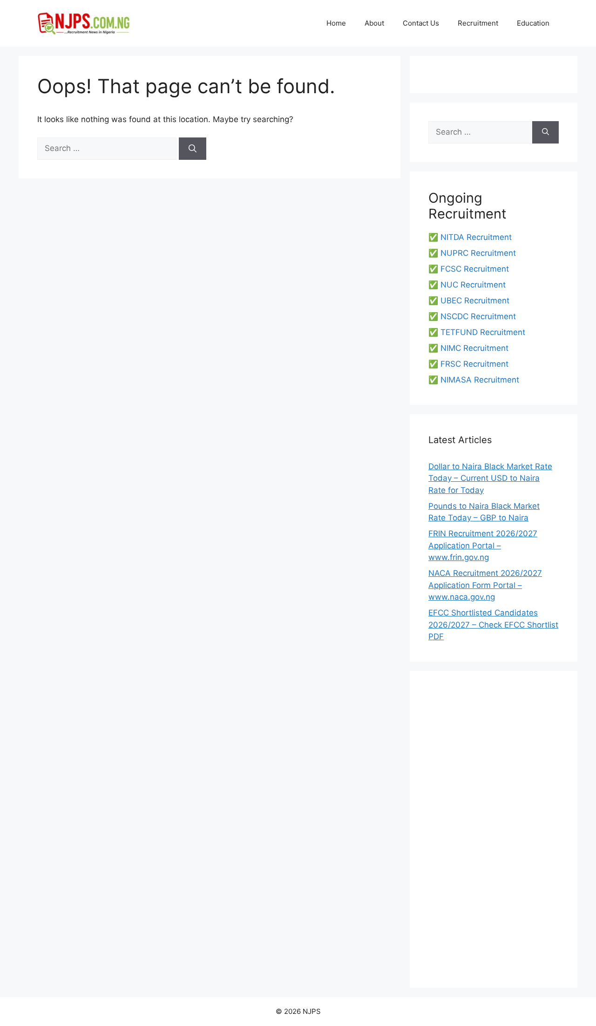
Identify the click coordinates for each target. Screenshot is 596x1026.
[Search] (192, 148)
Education (533, 23)
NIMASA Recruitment (479, 379)
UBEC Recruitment (474, 300)
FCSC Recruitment (474, 269)
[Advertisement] (493, 829)
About (374, 23)
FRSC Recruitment (474, 364)
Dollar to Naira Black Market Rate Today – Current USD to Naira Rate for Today (490, 478)
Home (336, 23)
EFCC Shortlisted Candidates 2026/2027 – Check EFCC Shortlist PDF (493, 624)
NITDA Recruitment (476, 237)
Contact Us (421, 23)
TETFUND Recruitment (482, 332)
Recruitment (478, 23)
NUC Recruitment (473, 284)
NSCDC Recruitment (478, 316)
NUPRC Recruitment (478, 253)
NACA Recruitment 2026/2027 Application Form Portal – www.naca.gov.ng (485, 585)
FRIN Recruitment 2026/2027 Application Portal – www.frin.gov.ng (482, 545)
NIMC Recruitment (474, 348)
